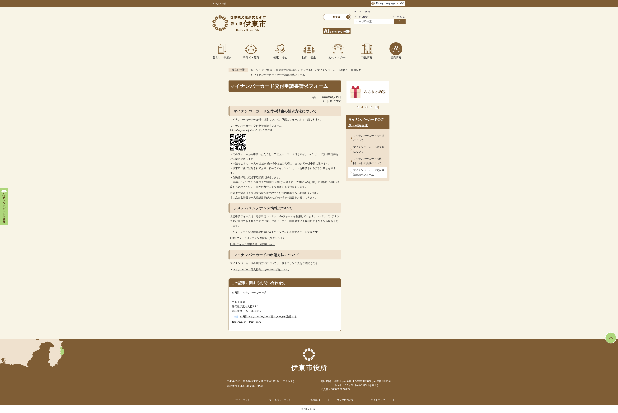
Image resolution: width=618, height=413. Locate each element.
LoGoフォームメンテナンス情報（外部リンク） (257, 238)
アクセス (288, 381)
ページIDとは (399, 17)
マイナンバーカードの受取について (368, 149)
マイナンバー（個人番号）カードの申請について (261, 269)
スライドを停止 (377, 107)
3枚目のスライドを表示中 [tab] (366, 107)
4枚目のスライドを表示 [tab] (371, 107)
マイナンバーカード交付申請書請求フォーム (256, 125)
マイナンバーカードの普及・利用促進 (339, 70)
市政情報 (267, 70)
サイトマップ (378, 400)
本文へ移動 (220, 3)
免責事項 (315, 400)
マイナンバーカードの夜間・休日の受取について (367, 161)
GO (402, 3)
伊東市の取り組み (286, 70)
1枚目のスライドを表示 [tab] (358, 107)
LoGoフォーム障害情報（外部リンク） (252, 244)
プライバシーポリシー (281, 400)
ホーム (254, 70)
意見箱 (336, 17)
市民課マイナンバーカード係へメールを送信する (268, 316)
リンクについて (345, 400)
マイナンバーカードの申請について (368, 138)
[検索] (400, 21)
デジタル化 (306, 70)
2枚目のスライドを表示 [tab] (362, 107)
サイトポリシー (243, 400)
